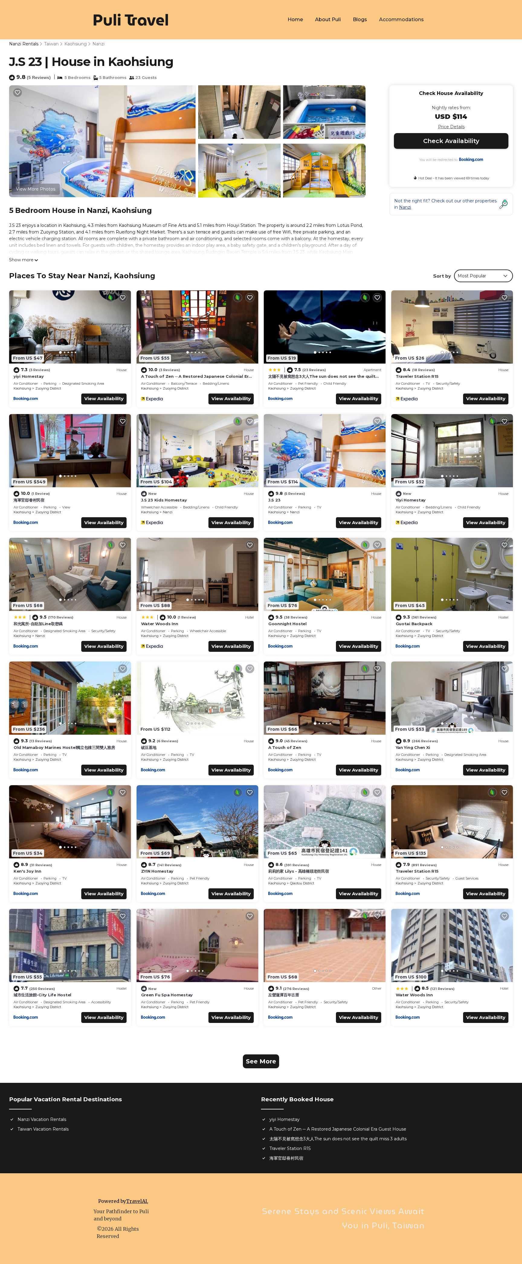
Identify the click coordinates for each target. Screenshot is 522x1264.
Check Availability (451, 141)
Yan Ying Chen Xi (413, 747)
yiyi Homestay (29, 376)
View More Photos (35, 189)
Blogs (360, 19)
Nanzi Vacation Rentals (42, 1119)
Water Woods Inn (159, 623)
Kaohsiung (75, 44)
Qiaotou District (302, 883)
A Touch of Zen (284, 747)
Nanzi (98, 44)
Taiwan (51, 44)
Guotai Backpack (414, 623)
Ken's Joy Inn (27, 871)
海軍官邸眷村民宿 (29, 500)
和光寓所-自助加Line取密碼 (38, 623)
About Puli (328, 19)
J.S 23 (274, 500)
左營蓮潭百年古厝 (283, 994)
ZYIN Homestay (157, 871)
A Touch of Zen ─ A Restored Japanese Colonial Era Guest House (337, 1129)
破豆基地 (148, 747)
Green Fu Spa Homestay (167, 994)
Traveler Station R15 (417, 376)
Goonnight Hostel (287, 623)
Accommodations (401, 19)
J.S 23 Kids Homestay (164, 500)
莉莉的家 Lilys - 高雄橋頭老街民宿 (298, 871)
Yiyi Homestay (411, 500)
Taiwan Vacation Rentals (43, 1129)
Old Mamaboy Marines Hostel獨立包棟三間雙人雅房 (64, 747)
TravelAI (136, 1201)
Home (295, 19)
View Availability (104, 398)
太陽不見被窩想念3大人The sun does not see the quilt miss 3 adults (338, 1139)
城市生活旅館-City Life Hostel (42, 994)
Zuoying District (48, 388)
